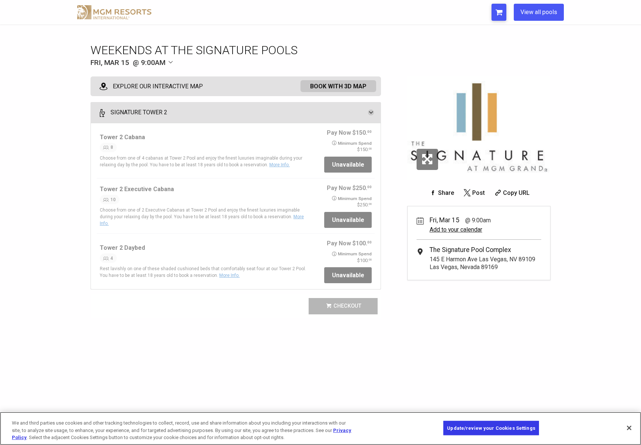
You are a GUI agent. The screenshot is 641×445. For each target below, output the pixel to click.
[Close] (629, 428)
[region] (320, 428)
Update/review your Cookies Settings (491, 428)
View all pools (538, 12)
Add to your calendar (456, 229)
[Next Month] (211, 75)
